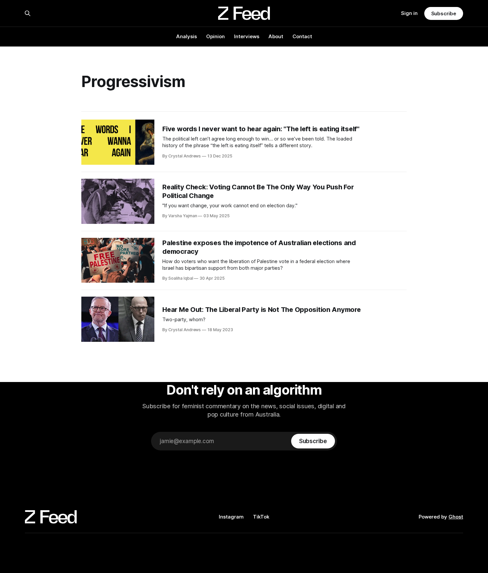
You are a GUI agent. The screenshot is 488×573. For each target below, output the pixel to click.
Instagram (231, 517)
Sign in (409, 13)
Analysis (186, 36)
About (276, 36)
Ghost (455, 517)
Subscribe (443, 13)
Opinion (215, 36)
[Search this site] (27, 13)
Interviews (246, 36)
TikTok (261, 517)
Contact (302, 36)
